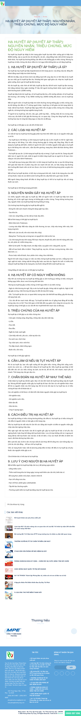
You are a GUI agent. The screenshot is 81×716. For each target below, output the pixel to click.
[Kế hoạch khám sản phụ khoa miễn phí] (9, 520)
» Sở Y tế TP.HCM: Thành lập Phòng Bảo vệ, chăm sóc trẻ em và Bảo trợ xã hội (40, 700)
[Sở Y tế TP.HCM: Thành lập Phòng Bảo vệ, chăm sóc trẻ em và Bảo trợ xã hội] (9, 577)
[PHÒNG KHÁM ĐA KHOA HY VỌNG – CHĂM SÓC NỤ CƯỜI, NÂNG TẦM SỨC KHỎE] (9, 563)
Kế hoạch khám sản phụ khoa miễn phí (27, 518)
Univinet (60, 713)
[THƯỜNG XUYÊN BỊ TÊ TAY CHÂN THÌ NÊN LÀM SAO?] (9, 544)
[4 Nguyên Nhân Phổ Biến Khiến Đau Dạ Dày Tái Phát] (9, 585)
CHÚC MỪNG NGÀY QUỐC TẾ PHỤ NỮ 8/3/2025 (30, 569)
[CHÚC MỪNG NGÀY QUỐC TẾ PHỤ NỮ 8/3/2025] (9, 570)
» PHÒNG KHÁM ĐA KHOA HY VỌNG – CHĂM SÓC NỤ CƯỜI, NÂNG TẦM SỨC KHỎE (39, 689)
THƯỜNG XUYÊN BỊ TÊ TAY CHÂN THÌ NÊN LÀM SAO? (32, 541)
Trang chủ (37, 16)
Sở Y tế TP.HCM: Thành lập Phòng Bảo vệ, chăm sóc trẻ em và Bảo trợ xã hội (40, 575)
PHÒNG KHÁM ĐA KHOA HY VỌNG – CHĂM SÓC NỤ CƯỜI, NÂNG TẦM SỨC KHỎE (41, 561)
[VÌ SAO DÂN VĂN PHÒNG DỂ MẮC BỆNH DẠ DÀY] (9, 554)
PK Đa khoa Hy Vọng (15, 504)
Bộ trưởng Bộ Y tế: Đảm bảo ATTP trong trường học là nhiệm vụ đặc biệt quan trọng (42, 534)
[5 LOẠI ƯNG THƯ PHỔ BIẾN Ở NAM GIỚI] (9, 595)
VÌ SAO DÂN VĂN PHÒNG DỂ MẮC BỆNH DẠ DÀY (30, 551)
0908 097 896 (73, 713)
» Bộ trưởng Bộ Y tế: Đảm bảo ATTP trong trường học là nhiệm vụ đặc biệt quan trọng (40, 673)
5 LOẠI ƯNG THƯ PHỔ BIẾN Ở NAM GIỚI (28, 592)
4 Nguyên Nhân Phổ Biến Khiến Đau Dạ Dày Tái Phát (32, 582)
